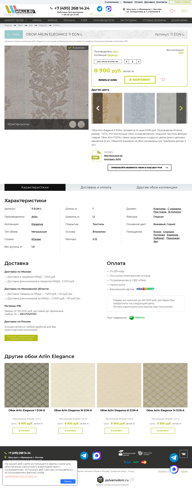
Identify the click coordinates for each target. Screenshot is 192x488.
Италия (36, 239)
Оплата (138, 2)
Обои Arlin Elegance (27, 410)
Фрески (52, 20)
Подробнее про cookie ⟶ (21, 476)
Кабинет (158, 238)
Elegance (43, 25)
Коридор (172, 234)
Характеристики (35, 187)
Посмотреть (27, 401)
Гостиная (159, 234)
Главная (8, 25)
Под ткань (159, 211)
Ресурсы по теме (166, 471)
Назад (16, 34)
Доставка (149, 2)
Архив (184, 471)
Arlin (31, 25)
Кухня (157, 231)
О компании (112, 2)
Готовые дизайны (154, 20)
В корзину (139, 80)
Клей (84, 20)
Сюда (98, 108)
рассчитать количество (107, 61)
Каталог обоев (14, 20)
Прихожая (173, 238)
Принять (68, 481)
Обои (20, 25)
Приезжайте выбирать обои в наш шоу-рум (136, 167)
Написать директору (104, 14)
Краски (37, 20)
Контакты (161, 2)
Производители (103, 20)
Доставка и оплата (96, 187)
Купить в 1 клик (108, 80)
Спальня (168, 231)
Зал (155, 241)
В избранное (163, 79)
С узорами (174, 208)
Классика (159, 208)
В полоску (174, 211)
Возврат (128, 2)
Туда (181, 108)
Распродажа (128, 20)
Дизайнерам (179, 20)
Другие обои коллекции (157, 187)
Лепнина (69, 20)
